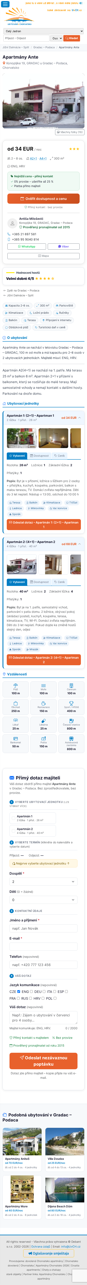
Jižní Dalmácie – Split (16, 47)
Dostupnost (41, 455)
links (35, 1274)
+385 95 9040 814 (25, 239)
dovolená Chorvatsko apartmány (44, 1261)
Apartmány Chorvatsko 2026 (52, 1265)
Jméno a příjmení (25, 920)
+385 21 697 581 (24, 234)
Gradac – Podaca (44, 47)
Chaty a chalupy (51, 1269)
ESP (61, 992)
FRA (13, 998)
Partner (27, 1274)
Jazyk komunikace (33, 985)
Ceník (61, 455)
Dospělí (17, 873)
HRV (38, 998)
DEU (38, 992)
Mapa (45, 255)
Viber (65, 246)
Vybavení (19, 455)
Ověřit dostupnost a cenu (46, 199)
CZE (13, 992)
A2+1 (33, 158)
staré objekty (13, 1274)
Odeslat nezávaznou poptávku (46, 1061)
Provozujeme (16, 1261)
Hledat (73, 38)
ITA (50, 992)
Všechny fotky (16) (71, 132)
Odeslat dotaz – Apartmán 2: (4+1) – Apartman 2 (46, 660)
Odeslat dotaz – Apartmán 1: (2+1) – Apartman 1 (46, 525)
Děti (21, 891)
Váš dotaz (26, 1007)
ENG (26, 992)
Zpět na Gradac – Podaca (23, 290)
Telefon (24, 956)
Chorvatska (27, 1265)
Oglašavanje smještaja (51, 1253)
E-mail (16, 938)
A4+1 (43, 158)
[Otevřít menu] (5, 4)
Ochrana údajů (40, 1246)
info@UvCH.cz (70, 1246)
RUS (25, 998)
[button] (43, 276)
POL (50, 998)
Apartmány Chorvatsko (52, 1274)
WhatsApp (28, 246)
